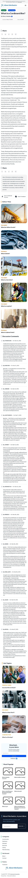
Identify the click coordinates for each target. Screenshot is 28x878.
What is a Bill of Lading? (19, 777)
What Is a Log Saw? (6, 306)
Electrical (4, 845)
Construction (6, 734)
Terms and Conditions (11, 875)
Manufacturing (6, 685)
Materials (4, 251)
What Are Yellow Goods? (8, 227)
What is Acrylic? (18, 791)
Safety (4, 847)
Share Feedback (22, 196)
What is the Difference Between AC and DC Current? (7, 792)
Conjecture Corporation (15, 874)
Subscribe (14, 755)
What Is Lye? (5, 806)
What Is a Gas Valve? (7, 280)
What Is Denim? (5, 253)
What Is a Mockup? (7, 737)
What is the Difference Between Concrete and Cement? (19, 808)
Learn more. (20, 2)
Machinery (4, 225)
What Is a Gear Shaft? (8, 712)
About (3, 856)
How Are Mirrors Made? (9, 687)
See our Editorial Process (8, 196)
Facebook (4, 864)
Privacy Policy (3, 875)
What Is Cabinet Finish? (8, 332)
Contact (4, 858)
